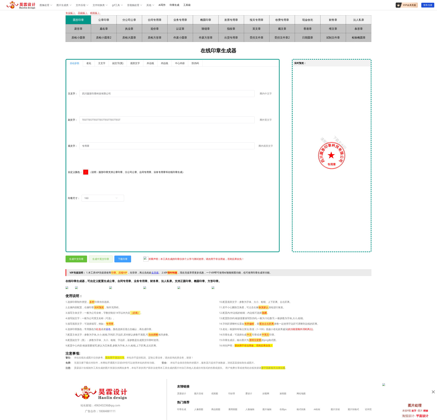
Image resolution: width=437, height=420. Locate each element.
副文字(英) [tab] (117, 63)
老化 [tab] (88, 63)
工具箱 (187, 4)
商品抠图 (215, 409)
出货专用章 (231, 37)
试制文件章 (333, 37)
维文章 (333, 28)
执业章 (129, 28)
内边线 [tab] (164, 63)
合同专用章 (154, 20)
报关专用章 (256, 20)
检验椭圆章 (358, 37)
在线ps (283, 409)
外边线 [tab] (150, 63)
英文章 (256, 28)
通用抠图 (232, 409)
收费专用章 (282, 20)
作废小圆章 (180, 37)
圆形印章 (78, 20)
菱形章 (78, 28)
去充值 (155, 272)
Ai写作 (162, 4)
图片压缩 (198, 393)
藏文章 (282, 28)
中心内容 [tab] (180, 63)
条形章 (359, 28)
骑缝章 (206, 28)
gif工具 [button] (116, 5)
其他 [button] (148, 5)
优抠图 (214, 393)
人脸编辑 (249, 409)
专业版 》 (71, 12)
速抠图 (283, 393)
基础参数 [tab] (74, 63)
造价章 (155, 28)
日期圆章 (307, 37)
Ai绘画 (317, 409)
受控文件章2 (282, 37)
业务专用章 (180, 20)
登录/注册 (427, 5)
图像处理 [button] (44, 5)
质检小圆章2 (103, 37)
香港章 (308, 28)
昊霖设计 (181, 393)
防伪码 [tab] (195, 63)
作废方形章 (206, 37)
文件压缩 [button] (80, 5)
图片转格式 (353, 409)
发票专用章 (231, 20)
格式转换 (301, 409)
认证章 (180, 28)
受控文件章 (256, 37)
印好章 (231, 393)
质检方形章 (154, 37)
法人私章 (358, 20)
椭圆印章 (205, 20)
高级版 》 (83, 12)
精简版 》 (95, 12)
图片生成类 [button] (62, 5)
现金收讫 (307, 20)
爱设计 (248, 393)
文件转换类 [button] (99, 5)
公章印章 (103, 20)
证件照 (368, 409)
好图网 (266, 393)
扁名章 (104, 28)
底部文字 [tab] (135, 63)
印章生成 (174, 4)
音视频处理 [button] (133, 5)
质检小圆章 (78, 37)
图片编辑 (267, 409)
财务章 (333, 20)
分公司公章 (129, 20)
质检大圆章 (129, 37)
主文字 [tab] (101, 63)
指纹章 (231, 28)
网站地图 (301, 393)
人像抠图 (198, 409)
